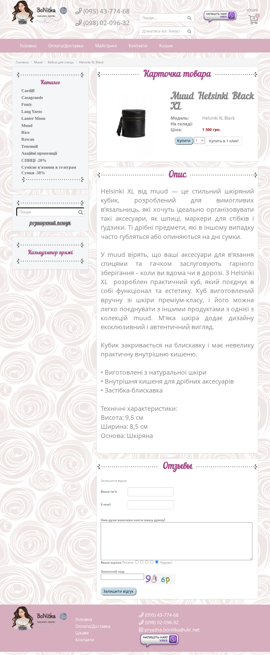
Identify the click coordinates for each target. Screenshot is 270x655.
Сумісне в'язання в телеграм (48, 167)
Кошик (166, 46)
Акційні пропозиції (39, 153)
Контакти (138, 46)
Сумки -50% (33, 173)
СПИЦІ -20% (33, 160)
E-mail (106, 504)
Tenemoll (29, 146)
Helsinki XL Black (91, 62)
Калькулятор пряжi (50, 253)
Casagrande (32, 97)
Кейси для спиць (61, 62)
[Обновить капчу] (160, 579)
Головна (28, 46)
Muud (38, 62)
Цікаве (82, 633)
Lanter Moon (33, 118)
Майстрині (106, 46)
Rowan (27, 139)
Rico (25, 132)
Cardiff (28, 90)
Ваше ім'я (109, 491)
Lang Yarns (31, 111)
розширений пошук (50, 223)
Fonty (26, 104)
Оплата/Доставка (65, 46)
